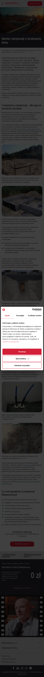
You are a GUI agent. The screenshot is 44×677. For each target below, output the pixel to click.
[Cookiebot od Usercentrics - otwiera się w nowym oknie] (32, 309)
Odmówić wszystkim (22, 365)
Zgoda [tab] (7, 315)
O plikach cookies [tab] (35, 315)
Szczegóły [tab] (20, 315)
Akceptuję (22, 352)
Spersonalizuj (21, 358)
